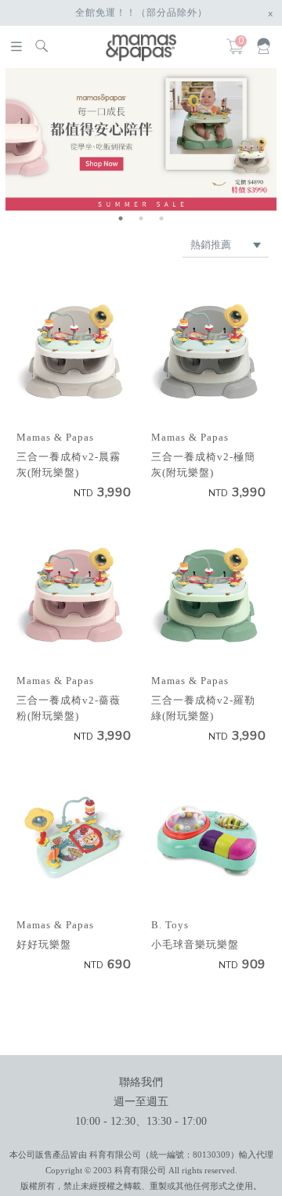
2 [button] (141, 218)
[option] (141, 139)
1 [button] (120, 218)
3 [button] (161, 218)
